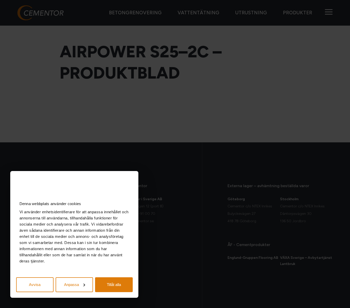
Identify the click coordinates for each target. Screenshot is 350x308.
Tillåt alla (114, 284)
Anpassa (71, 284)
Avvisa (34, 284)
